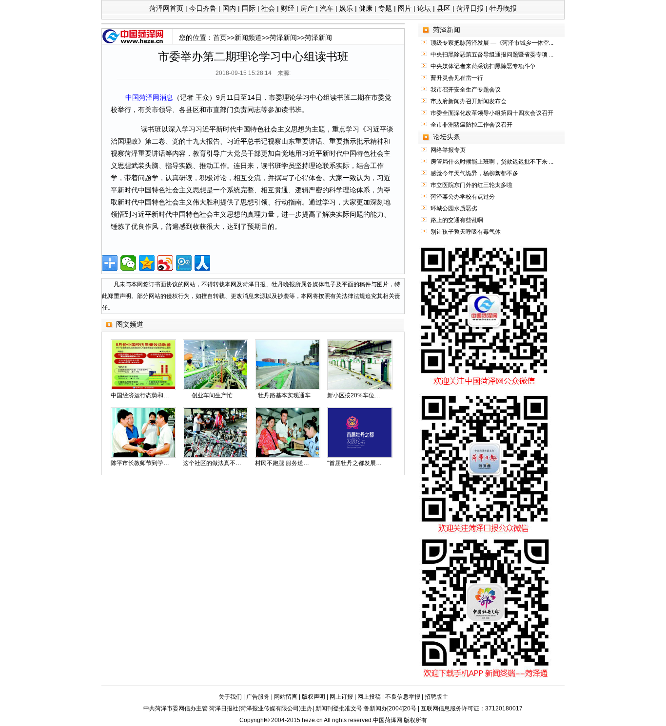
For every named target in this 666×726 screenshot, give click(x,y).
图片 (404, 8)
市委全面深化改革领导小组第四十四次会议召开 (492, 113)
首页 (220, 37)
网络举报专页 (448, 150)
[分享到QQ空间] (147, 263)
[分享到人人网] (202, 263)
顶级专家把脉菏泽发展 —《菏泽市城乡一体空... (492, 42)
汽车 (326, 8)
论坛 (424, 8)
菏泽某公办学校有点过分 (463, 196)
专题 (385, 8)
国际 (248, 8)
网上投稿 (369, 696)
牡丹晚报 (503, 8)
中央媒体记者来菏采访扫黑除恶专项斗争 (483, 66)
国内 (229, 8)
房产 (307, 8)
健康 (365, 8)
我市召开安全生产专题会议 (466, 89)
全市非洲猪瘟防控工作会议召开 (471, 124)
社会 (268, 8)
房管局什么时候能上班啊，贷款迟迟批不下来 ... (492, 161)
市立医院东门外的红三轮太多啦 (471, 185)
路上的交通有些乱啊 (457, 220)
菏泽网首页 (166, 8)
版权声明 (313, 696)
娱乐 (346, 8)
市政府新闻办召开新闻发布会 (469, 101)
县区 (444, 8)
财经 (287, 8)
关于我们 (230, 696)
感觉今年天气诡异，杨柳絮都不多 (474, 173)
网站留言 (285, 696)
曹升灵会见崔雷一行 (457, 77)
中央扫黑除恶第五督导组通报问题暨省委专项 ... (492, 54)
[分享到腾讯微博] (184, 263)
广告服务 (258, 696)
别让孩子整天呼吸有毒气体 (466, 231)
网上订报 (341, 696)
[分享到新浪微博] (165, 263)
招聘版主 (436, 696)
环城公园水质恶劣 (454, 208)
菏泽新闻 (283, 37)
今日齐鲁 (202, 8)
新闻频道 (248, 37)
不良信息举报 (402, 696)
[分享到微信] (128, 263)
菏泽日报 (470, 8)
